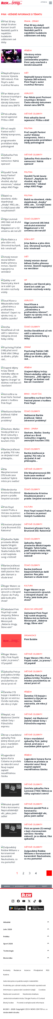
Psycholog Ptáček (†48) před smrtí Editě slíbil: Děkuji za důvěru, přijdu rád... (37, 355)
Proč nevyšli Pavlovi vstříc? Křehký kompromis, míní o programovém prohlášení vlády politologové (38, 137)
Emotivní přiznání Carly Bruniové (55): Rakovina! (37, 529)
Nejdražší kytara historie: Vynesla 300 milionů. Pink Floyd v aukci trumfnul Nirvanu (38, 80)
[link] (13, 901)
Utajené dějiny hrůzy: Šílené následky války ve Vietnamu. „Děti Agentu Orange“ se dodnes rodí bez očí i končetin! (37, 376)
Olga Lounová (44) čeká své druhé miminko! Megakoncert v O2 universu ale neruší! (36, 226)
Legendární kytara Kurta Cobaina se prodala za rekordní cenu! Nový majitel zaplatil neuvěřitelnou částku (37, 764)
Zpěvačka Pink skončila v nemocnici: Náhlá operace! (37, 161)
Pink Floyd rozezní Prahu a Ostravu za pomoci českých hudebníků (37, 513)
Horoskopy (32, 886)
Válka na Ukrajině (33, 609)
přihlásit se (44, 2)
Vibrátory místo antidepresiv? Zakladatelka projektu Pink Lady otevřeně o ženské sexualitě (36, 59)
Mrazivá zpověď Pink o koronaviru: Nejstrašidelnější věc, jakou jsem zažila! (36, 812)
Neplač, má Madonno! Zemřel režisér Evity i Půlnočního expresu (36, 721)
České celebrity (32, 218)
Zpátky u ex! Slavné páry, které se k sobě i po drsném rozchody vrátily (37, 286)
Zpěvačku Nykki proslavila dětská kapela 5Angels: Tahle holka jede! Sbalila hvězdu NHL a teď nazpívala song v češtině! (37, 549)
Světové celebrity (33, 113)
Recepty (44, 886)
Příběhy (28, 50)
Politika (28, 128)
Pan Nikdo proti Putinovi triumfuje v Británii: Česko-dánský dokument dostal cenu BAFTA (37, 101)
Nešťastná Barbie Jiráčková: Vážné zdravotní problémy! (35, 418)
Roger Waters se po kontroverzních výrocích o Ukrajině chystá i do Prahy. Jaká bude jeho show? (37, 594)
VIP (25, 280)
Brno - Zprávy (31, 428)
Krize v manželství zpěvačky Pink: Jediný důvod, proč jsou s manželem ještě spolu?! (37, 742)
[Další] (49, 873)
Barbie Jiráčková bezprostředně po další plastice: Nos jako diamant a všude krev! (36, 573)
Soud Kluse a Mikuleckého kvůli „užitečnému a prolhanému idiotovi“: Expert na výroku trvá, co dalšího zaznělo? (37, 311)
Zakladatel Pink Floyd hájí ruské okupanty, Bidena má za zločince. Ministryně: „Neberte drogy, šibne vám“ (36, 618)
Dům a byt (29, 239)
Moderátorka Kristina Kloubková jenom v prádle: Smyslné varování (38, 496)
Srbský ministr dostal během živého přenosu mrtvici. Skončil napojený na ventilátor (38, 264)
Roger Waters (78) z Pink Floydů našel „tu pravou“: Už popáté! (38, 660)
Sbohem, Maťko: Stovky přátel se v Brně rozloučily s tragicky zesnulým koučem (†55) (37, 436)
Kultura (28, 506)
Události (28, 93)
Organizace (30, 635)
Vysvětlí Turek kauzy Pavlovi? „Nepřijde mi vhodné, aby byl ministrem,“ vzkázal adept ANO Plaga (35, 181)
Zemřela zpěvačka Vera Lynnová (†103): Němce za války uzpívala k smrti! (38, 791)
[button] (50, 2)
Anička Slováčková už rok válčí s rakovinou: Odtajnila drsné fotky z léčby (38, 334)
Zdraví (27, 347)
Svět (26, 73)
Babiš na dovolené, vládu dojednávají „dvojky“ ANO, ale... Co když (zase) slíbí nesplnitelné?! (37, 203)
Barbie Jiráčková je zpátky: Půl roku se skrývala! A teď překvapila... (34, 457)
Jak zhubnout (19, 886)
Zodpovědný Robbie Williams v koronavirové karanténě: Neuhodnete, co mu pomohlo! (37, 854)
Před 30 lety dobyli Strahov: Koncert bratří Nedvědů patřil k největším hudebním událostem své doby (36, 30)
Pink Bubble (30, 639)
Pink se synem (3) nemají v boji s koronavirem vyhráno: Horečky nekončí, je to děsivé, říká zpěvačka (38, 833)
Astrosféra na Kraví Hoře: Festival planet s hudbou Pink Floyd (38, 400)
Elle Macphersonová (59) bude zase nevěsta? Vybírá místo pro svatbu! (37, 475)
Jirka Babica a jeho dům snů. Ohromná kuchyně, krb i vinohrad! (37, 246)
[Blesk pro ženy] (11, 4)
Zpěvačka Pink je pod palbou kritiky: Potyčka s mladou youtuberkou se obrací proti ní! (37, 679)
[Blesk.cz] (26, 895)
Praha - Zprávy (31, 21)
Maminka (7, 886)
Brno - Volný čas (33, 394)
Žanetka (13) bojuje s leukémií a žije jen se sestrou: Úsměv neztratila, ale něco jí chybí (35, 701)
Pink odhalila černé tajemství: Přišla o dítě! (36, 119)
